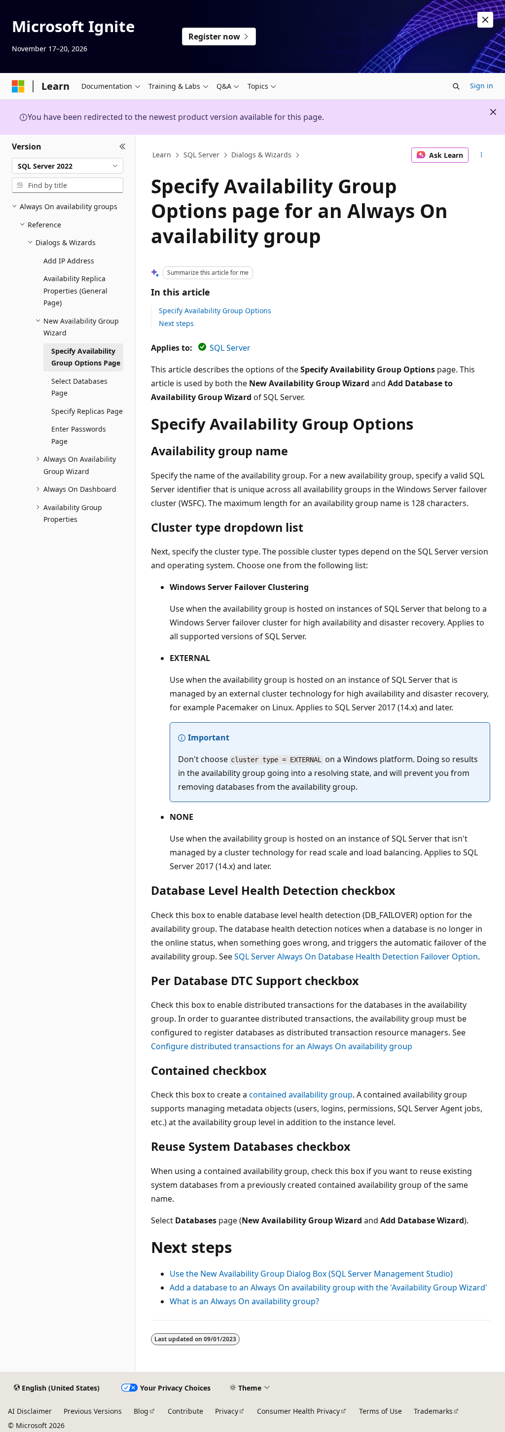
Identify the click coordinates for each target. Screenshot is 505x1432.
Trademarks (433, 1411)
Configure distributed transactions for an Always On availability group (281, 1046)
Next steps (176, 323)
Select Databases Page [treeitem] (79, 387)
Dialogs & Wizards (261, 154)
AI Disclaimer (30, 1411)
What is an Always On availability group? (244, 1301)
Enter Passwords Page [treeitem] (78, 435)
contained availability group (301, 1094)
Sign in (481, 85)
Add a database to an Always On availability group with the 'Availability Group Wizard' (328, 1287)
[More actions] (481, 155)
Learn (161, 154)
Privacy (226, 1411)
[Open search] (456, 86)
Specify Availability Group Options (215, 310)
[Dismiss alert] (485, 20)
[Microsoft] (18, 86)
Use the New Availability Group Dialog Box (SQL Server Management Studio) (311, 1273)
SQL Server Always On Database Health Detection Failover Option (356, 956)
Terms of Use (380, 1411)
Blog (141, 1411)
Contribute (185, 1411)
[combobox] (67, 166)
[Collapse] (122, 146)
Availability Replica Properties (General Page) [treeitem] (75, 290)
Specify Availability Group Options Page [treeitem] (85, 357)
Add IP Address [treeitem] (68, 260)
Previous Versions (93, 1411)
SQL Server (201, 154)
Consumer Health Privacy (298, 1411)
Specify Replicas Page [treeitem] (87, 411)
